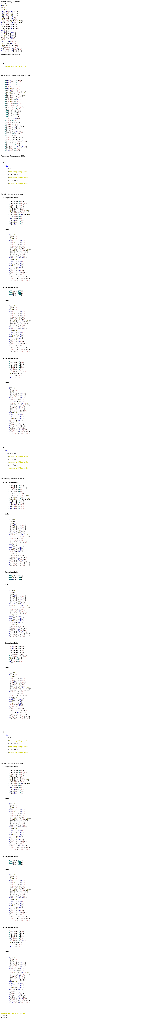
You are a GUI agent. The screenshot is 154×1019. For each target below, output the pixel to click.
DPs (7, 166)
